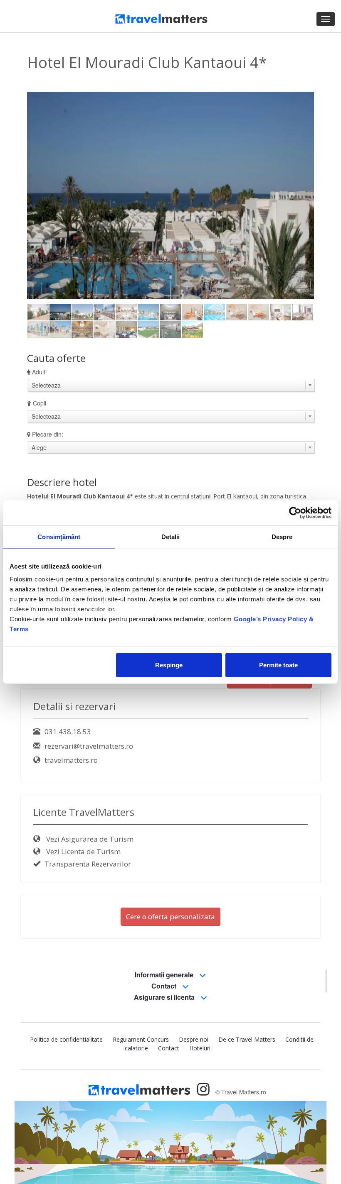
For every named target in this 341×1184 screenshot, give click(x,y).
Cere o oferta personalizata (170, 916)
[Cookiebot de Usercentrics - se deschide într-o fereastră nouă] (295, 512)
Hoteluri (199, 1048)
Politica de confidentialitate (66, 1039)
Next (303, 195)
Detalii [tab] (170, 536)
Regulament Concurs (141, 1039)
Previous (39, 195)
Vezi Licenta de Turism (82, 851)
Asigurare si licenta (165, 997)
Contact (164, 986)
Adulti (39, 372)
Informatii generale (165, 974)
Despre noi (193, 1039)
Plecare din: (47, 434)
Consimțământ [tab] (58, 536)
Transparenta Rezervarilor (87, 864)
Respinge (169, 665)
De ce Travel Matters (246, 1039)
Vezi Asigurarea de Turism (88, 839)
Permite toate (278, 665)
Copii (39, 403)
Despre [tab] (282, 536)
